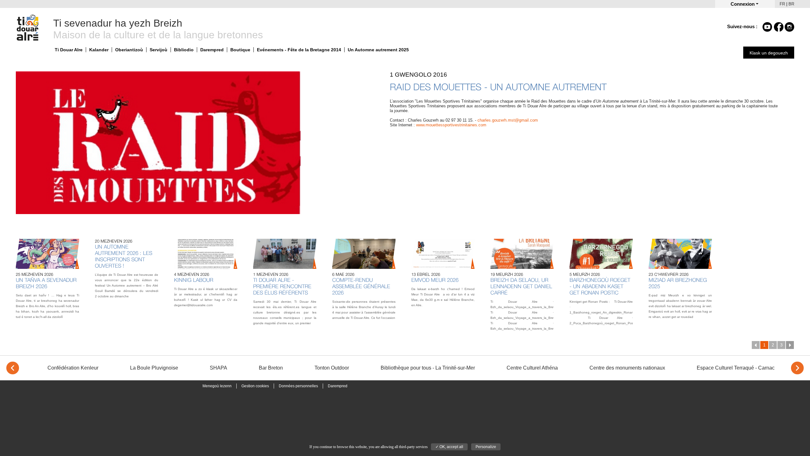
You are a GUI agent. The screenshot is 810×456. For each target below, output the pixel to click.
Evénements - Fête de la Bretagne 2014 (299, 49)
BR (791, 4)
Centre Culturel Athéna (532, 367)
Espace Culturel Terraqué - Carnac (736, 367)
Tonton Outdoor (332, 367)
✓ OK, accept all (449, 447)
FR (782, 4)
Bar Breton (271, 367)
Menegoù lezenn (217, 386)
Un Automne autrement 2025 (378, 49)
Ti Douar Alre (69, 49)
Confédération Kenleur (72, 367)
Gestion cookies (255, 386)
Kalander (99, 49)
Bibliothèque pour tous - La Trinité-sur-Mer (428, 367)
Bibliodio (184, 49)
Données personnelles (298, 386)
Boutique (240, 49)
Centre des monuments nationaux (627, 367)
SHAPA (218, 367)
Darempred (212, 49)
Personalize (486, 447)
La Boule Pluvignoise (154, 367)
